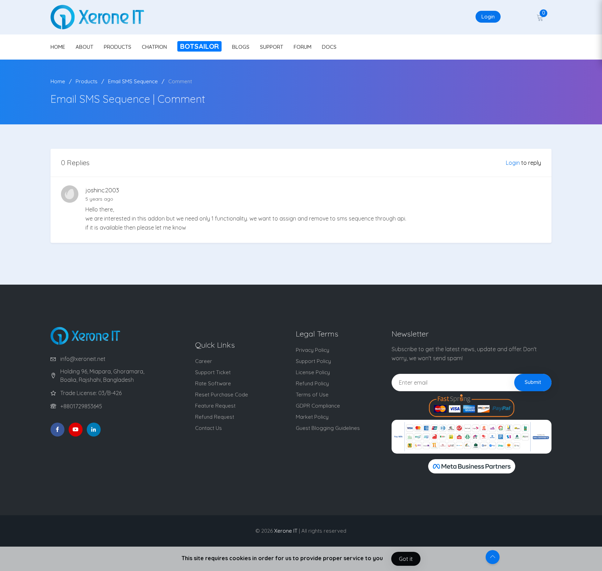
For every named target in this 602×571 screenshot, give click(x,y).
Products (87, 81)
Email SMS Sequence (133, 81)
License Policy (313, 372)
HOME (58, 47)
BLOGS (240, 47)
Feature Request (215, 405)
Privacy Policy (312, 350)
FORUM (302, 47)
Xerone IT (286, 530)
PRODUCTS (117, 47)
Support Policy (313, 361)
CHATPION (154, 47)
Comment (180, 81)
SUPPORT (271, 47)
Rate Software (213, 383)
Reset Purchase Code (221, 394)
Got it (406, 558)
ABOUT (84, 47)
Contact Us (208, 428)
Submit (533, 382)
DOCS (329, 47)
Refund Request (214, 417)
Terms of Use (312, 394)
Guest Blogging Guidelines (328, 428)
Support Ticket (213, 372)
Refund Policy (312, 383)
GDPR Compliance (318, 405)
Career (203, 361)
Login (488, 16)
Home (58, 81)
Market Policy (312, 417)
